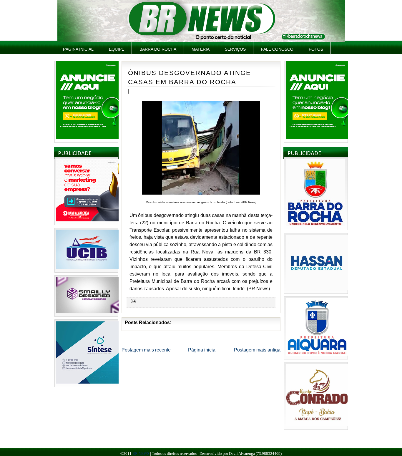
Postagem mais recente (146, 349)
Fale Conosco (277, 49)
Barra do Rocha (157, 49)
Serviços (235, 49)
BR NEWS (140, 453)
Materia (201, 49)
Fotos (316, 49)
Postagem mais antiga (257, 349)
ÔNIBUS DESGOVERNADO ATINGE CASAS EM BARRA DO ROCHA (189, 77)
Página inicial (78, 49)
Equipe (116, 49)
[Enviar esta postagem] (133, 301)
